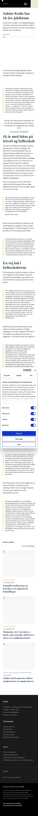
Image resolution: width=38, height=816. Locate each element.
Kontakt (5, 701)
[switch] (33, 413)
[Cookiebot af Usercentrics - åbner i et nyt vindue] (23, 370)
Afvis (19, 444)
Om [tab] (31, 375)
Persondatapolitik (9, 732)
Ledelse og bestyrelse (10, 755)
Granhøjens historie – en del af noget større (18, 760)
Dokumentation (8, 721)
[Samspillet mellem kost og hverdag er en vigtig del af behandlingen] (19, 564)
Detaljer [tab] (19, 375)
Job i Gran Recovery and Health (12, 803)
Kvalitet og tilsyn (9, 727)
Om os (5, 747)
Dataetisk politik (8, 735)
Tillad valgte (19, 439)
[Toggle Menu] (25, 4)
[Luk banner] (35, 370)
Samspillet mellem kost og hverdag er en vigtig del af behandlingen (15, 588)
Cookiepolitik (7, 729)
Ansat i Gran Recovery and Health (12, 805)
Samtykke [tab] (7, 375)
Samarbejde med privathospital (14, 757)
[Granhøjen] (11, 3)
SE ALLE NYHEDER (28, 546)
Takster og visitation (10, 715)
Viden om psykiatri (9, 752)
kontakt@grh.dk (13, 712)
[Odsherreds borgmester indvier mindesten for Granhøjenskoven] (19, 656)
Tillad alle (19, 433)
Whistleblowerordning (11, 737)
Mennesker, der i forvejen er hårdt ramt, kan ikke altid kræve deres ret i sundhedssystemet (18, 635)
